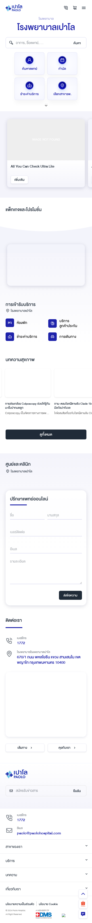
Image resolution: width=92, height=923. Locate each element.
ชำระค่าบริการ (27, 337)
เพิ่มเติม (24, 179)
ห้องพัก (22, 323)
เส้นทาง (22, 747)
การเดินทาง (67, 337)
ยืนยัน (77, 791)
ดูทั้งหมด (46, 434)
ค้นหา (77, 43)
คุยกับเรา (64, 747)
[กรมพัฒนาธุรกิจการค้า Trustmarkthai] (63, 915)
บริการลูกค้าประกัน (68, 323)
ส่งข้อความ (70, 595)
